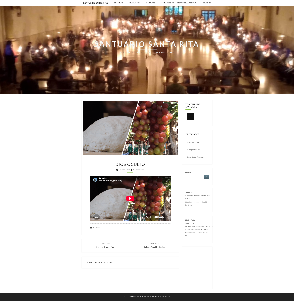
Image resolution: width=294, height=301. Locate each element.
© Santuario (138, 170)
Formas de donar (167, 3)
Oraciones (207, 3)
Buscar (188, 172)
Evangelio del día (193, 149)
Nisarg (168, 296)
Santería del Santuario (195, 157)
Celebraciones (134, 3)
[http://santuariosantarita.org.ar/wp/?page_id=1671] (190, 116)
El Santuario (150, 3)
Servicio (96, 227)
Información (119, 3)
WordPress (153, 296)
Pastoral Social (193, 142)
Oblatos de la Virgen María (187, 3)
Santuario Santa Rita (95, 2)
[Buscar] (206, 177)
